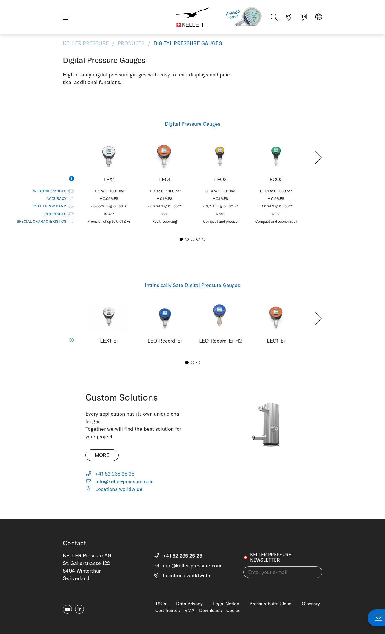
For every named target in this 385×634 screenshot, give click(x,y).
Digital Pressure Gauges (187, 43)
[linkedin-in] (79, 609)
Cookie (233, 610)
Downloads (210, 610)
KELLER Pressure (86, 43)
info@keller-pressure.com (124, 481)
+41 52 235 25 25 (114, 473)
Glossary (311, 603)
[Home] (192, 17)
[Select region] (318, 17)
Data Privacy (189, 603)
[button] (318, 157)
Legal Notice (226, 603)
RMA (189, 610)
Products (131, 43)
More (102, 455)
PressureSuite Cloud (270, 603)
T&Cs (160, 603)
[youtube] (67, 609)
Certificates (167, 610)
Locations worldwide (118, 489)
